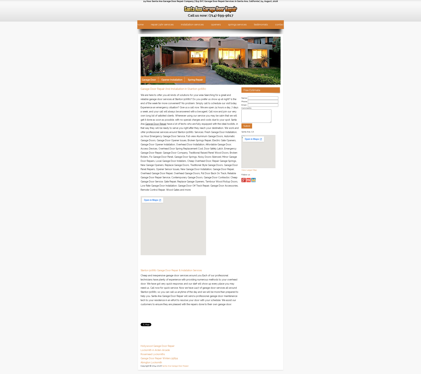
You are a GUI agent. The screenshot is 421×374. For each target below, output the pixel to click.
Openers (216, 24)
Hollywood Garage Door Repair (157, 346)
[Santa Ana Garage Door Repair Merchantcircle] (248, 181)
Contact (279, 24)
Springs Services (237, 24)
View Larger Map (249, 170)
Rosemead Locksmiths (153, 354)
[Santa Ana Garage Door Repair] (210, 12)
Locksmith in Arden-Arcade (155, 350)
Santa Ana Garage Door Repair (175, 366)
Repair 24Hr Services (162, 24)
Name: (244, 98)
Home (140, 24)
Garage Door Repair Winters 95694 (159, 358)
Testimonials (261, 24)
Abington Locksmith (151, 362)
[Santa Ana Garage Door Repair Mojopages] (253, 181)
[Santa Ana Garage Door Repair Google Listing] (243, 181)
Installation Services (192, 24)
